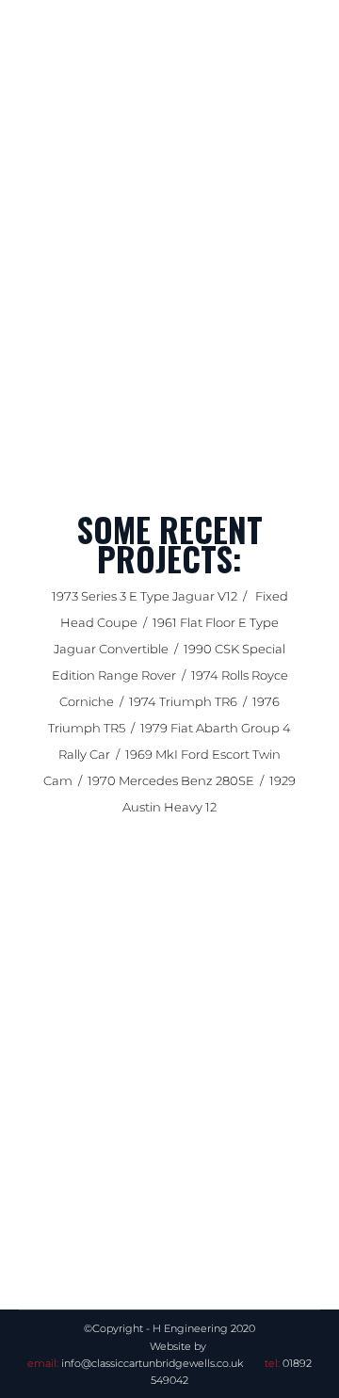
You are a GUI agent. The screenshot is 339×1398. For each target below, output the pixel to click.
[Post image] (169, 1064)
